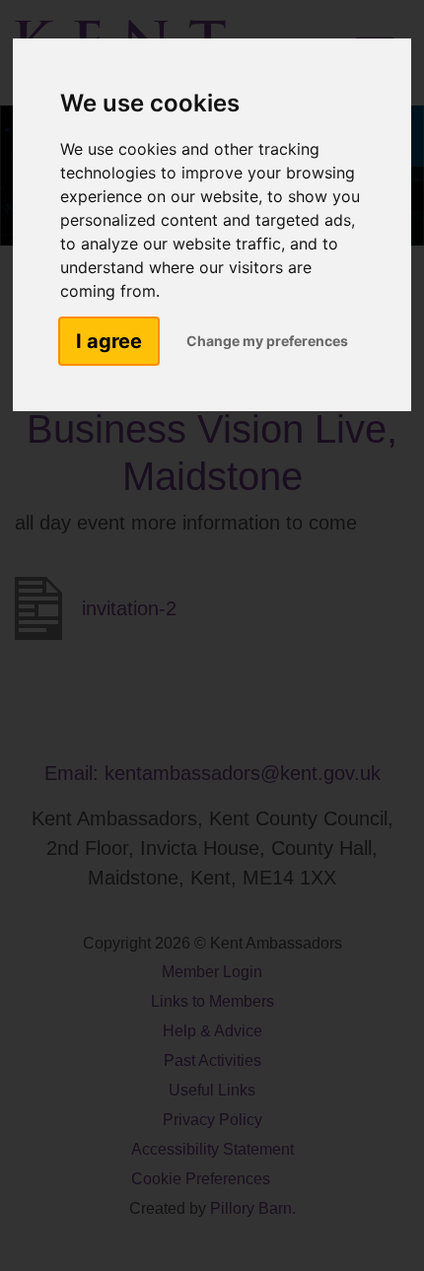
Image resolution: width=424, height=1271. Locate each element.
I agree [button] (109, 341)
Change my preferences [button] (267, 340)
